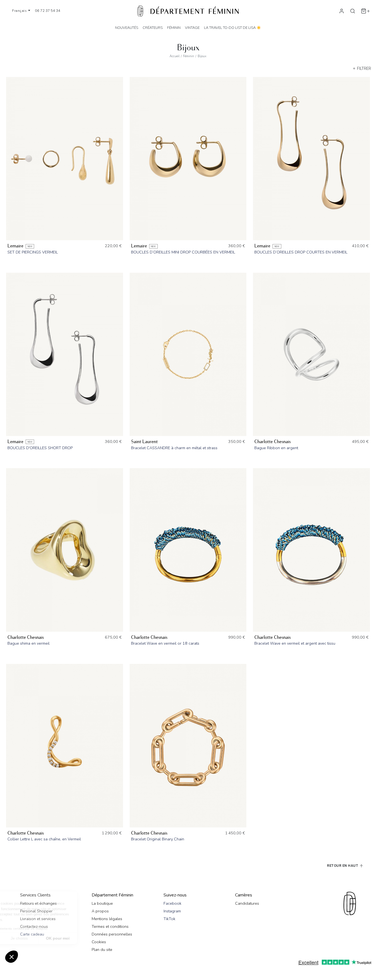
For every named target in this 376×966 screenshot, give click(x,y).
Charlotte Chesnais (272, 442)
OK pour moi (102, 938)
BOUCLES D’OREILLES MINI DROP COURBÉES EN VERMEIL (183, 252)
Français (20, 10)
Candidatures (247, 903)
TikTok (169, 918)
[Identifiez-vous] (341, 11)
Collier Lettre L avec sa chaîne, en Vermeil (44, 839)
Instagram (172, 911)
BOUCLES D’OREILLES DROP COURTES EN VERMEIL (300, 252)
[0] (363, 11)
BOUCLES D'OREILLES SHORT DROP (40, 448)
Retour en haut (343, 865)
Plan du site (102, 949)
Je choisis (63, 938)
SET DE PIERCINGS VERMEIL (32, 252)
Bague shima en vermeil (28, 643)
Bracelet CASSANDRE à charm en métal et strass (174, 448)
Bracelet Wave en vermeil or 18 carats (165, 643)
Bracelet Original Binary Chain (157, 839)
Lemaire (15, 246)
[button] (11, 956)
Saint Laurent (144, 442)
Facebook (172, 903)
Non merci (25, 938)
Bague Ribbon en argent (276, 448)
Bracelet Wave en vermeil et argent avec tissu (294, 643)
